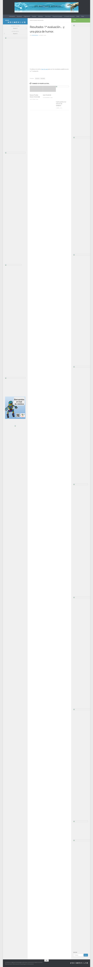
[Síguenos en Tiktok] (22, 22)
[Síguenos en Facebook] (10, 22)
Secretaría (19, 16)
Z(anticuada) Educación (36, 20)
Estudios (34, 16)
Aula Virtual (48, 16)
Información (12, 16)
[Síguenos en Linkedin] (16, 22)
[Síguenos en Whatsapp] (20, 22)
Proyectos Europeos (57, 16)
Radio (78, 16)
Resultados (43, 78)
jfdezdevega (35, 35)
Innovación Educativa (69, 16)
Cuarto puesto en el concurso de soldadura (61, 103)
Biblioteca (40, 16)
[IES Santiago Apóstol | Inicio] (46, 7)
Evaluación (37, 78)
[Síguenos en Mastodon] (18, 22)
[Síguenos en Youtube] (14, 22)
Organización (27, 16)
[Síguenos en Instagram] (12, 22)
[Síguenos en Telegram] (24, 22)
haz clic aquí (44, 69)
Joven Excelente (47, 95)
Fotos (82, 16)
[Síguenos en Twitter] (8, 22)
